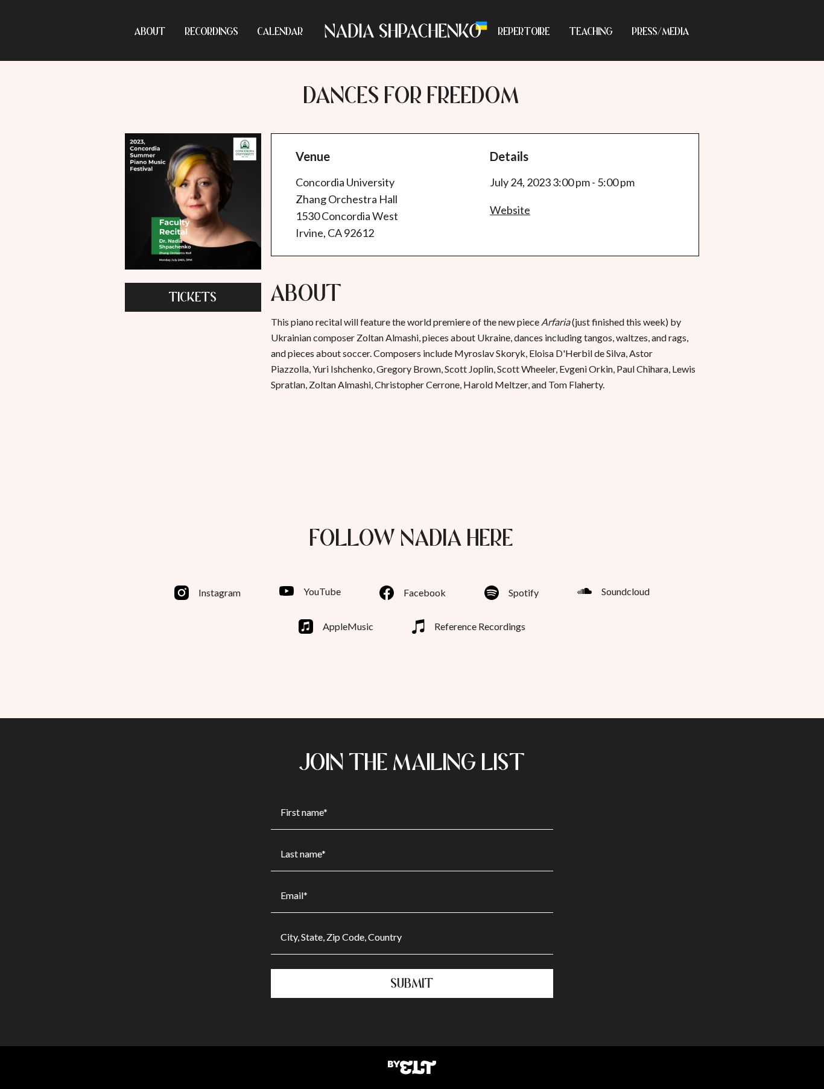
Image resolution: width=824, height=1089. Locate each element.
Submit (412, 983)
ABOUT (150, 31)
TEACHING (591, 31)
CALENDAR (280, 31)
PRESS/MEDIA (660, 31)
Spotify (524, 592)
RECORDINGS (211, 31)
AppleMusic (348, 626)
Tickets (193, 297)
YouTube (322, 591)
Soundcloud (625, 591)
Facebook (425, 592)
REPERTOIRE (524, 31)
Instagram (219, 592)
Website (510, 209)
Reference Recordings (479, 626)
